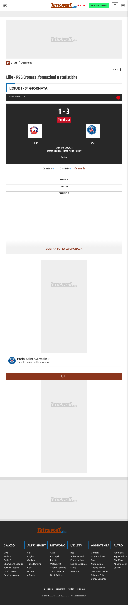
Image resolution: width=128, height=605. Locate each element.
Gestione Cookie (99, 571)
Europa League (11, 567)
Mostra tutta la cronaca (64, 248)
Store (73, 567)
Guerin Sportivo (58, 567)
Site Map (118, 560)
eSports (31, 575)
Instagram (60, 589)
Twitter (70, 589)
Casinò (117, 567)
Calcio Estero (10, 571)
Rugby (30, 556)
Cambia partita (16, 96)
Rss (72, 552)
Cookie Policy (98, 567)
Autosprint (55, 556)
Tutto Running (34, 563)
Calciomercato (11, 575)
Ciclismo (31, 560)
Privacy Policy (98, 575)
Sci (28, 552)
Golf (29, 567)
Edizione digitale (78, 563)
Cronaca (64, 179)
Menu (116, 69)
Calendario (26, 63)
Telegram (80, 589)
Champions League (13, 563)
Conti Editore (56, 575)
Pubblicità (119, 552)
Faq (93, 560)
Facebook (48, 589)
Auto (52, 552)
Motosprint (55, 563)
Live (83, 5)
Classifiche (64, 169)
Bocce (30, 571)
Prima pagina (77, 560)
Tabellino (64, 186)
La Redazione (98, 556)
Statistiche (64, 193)
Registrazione (120, 556)
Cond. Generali (98, 578)
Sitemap (74, 571)
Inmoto (53, 560)
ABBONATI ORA (99, 6)
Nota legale (97, 563)
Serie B (7, 560)
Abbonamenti (77, 556)
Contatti (95, 552)
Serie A (7, 556)
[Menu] (5, 5)
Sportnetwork (57, 571)
